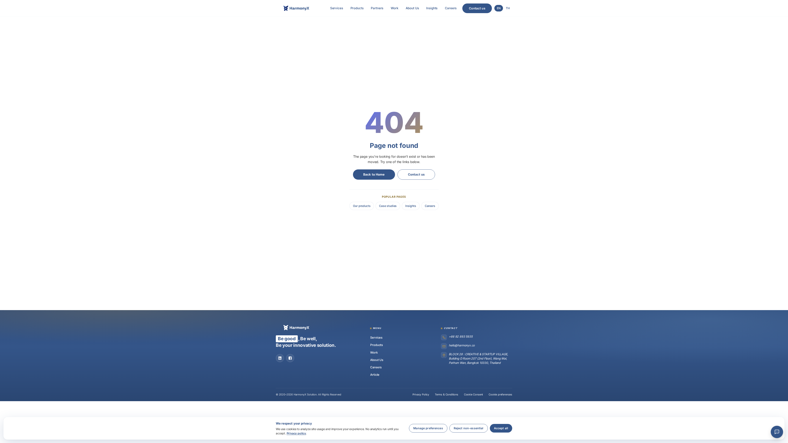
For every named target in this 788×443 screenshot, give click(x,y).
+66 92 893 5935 (460, 336)
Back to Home (374, 174)
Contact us (477, 8)
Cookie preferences (500, 394)
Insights (432, 8)
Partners (377, 8)
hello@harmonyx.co (462, 345)
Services (336, 8)
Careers (451, 8)
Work (394, 8)
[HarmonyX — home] (296, 8)
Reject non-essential (468, 428)
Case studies (388, 206)
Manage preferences (428, 428)
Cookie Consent (473, 394)
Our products (362, 206)
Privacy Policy (420, 394)
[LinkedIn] (280, 358)
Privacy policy (296, 433)
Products (357, 8)
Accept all (501, 428)
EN (499, 8)
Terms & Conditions (446, 394)
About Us (412, 8)
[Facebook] (290, 358)
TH (508, 8)
